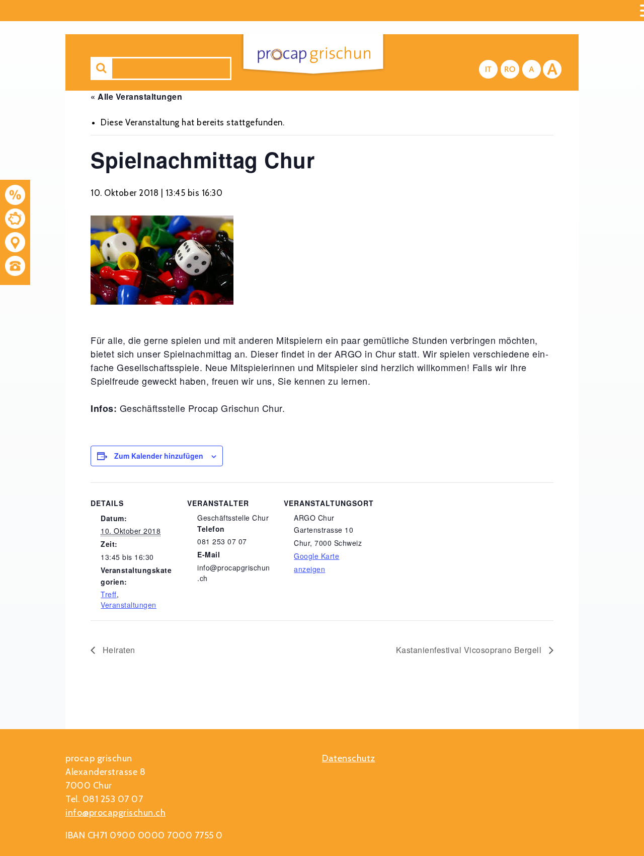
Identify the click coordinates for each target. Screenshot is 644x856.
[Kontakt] (15, 244)
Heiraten (117, 650)
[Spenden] (15, 220)
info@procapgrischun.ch (115, 812)
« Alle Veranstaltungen (136, 96)
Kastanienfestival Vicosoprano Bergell (470, 650)
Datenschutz (348, 758)
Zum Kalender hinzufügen (158, 456)
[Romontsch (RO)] (510, 69)
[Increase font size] (552, 69)
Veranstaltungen (128, 605)
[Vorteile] (15, 196)
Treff (109, 594)
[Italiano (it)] (488, 69)
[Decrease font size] (531, 69)
